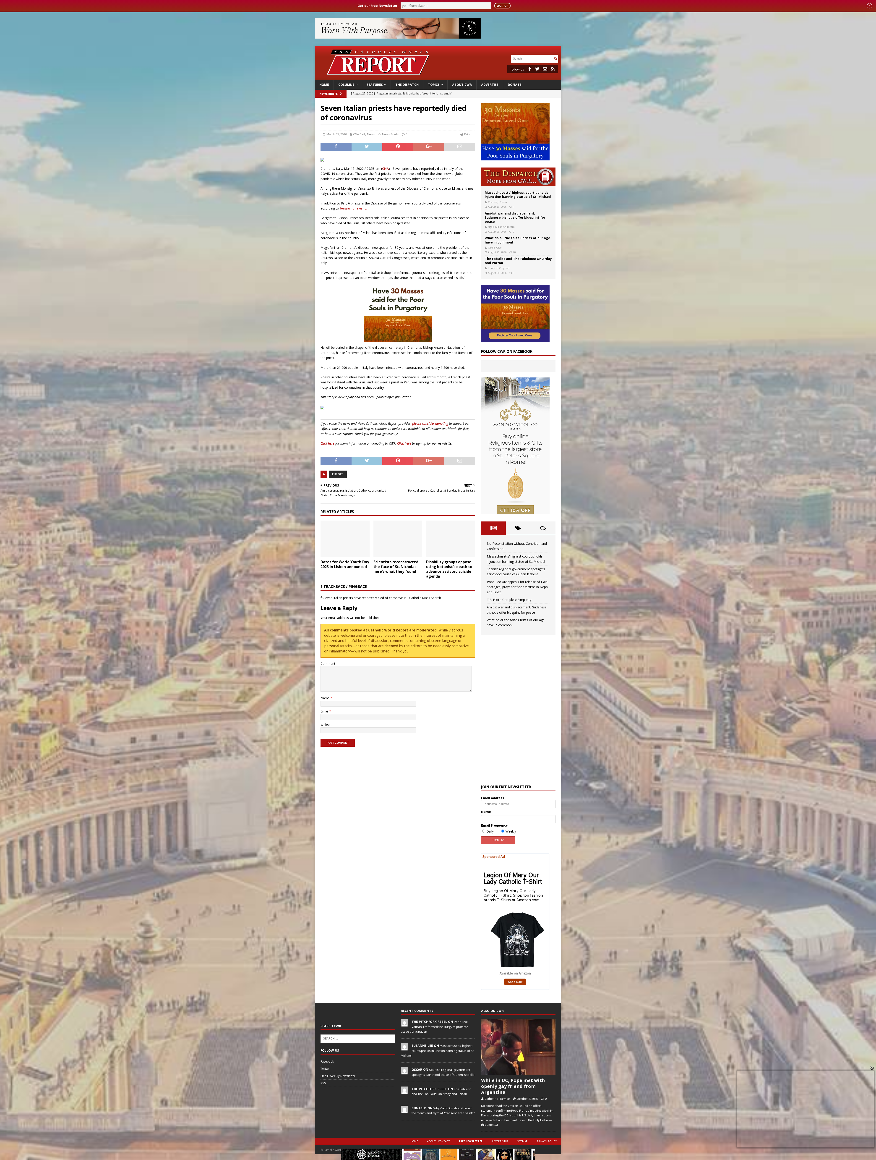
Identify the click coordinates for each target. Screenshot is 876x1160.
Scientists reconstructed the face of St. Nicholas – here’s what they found (396, 566)
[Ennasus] (404, 1110)
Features (375, 84)
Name (326, 698)
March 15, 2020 (336, 134)
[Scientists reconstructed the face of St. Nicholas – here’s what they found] (397, 539)
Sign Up (502, 5)
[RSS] (552, 68)
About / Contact (438, 1141)
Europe (337, 474)
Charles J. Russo (497, 202)
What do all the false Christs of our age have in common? (517, 240)
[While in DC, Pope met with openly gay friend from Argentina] (518, 1047)
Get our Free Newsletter (377, 5)
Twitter (325, 1068)
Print (467, 134)
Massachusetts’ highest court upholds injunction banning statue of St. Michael (518, 194)
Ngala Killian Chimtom (501, 226)
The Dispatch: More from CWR (518, 177)
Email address (492, 798)
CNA (385, 168)
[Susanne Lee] (404, 1048)
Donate (514, 84)
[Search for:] (532, 58)
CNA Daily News (364, 134)
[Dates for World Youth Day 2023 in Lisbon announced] (345, 539)
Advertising (500, 1141)
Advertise (489, 84)
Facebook (327, 1061)
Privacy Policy (547, 1141)
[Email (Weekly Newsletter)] (545, 68)
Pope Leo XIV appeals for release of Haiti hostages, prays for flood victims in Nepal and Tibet (517, 587)
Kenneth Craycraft (499, 268)
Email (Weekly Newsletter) (338, 1076)
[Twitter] (537, 68)
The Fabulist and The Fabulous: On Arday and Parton (518, 261)
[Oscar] (404, 1072)
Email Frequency (494, 825)
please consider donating (430, 423)
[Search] (555, 58)
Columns (346, 84)
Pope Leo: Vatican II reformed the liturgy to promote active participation (434, 1026)
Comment (328, 663)
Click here (327, 443)
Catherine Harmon (497, 1099)
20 (514, 252)
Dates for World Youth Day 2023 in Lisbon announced (345, 564)
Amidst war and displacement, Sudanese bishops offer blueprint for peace (515, 217)
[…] (495, 1125)
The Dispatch (407, 84)
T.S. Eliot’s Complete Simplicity (509, 599)
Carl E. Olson (495, 247)
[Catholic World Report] (438, 77)
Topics (434, 84)
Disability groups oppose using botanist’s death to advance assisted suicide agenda (449, 569)
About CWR (462, 84)
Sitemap (522, 1141)
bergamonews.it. (353, 208)
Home (324, 84)
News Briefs (328, 94)
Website (326, 725)
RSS (323, 1083)
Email (325, 711)
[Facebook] (529, 68)
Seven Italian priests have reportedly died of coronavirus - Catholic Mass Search (382, 598)
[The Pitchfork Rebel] (404, 1024)
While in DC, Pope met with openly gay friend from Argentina (513, 1086)
